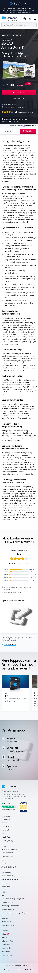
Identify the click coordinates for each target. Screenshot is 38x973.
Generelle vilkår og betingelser (13, 899)
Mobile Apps (6, 837)
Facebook (18, 970)
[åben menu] (35, 18)
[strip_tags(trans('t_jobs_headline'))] (24, 807)
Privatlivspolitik (7, 902)
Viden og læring (7, 840)
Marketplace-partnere (10, 879)
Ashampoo (7, 955)
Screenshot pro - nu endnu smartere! (17, 8)
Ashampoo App (7, 941)
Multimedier (6, 819)
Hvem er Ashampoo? (9, 849)
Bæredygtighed (7, 853)
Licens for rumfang (8, 876)
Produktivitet (6, 826)
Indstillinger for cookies (10, 906)
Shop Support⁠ (7, 925)
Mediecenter (6, 886)
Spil (3, 833)
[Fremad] (35, 693)
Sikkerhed (5, 830)
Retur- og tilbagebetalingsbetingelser (15, 913)
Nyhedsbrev (6, 952)
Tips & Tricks (6, 948)
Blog (7, 970)
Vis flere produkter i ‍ (21, 126)
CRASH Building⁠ (7, 867)
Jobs (3, 860)
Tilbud (5, 934)
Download (20, 98)
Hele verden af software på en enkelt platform (15, 700)
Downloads (6, 937)
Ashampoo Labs (7, 856)
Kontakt (4, 863)
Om (3, 895)
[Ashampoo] (9, 786)
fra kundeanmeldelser (24, 112)
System (4, 823)
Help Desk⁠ (5, 922)
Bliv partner (6, 883)
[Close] (36, 2)
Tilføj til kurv (20, 92)
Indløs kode (6, 945)
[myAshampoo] (24, 18)
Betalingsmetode (8, 909)
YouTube (30, 970)
